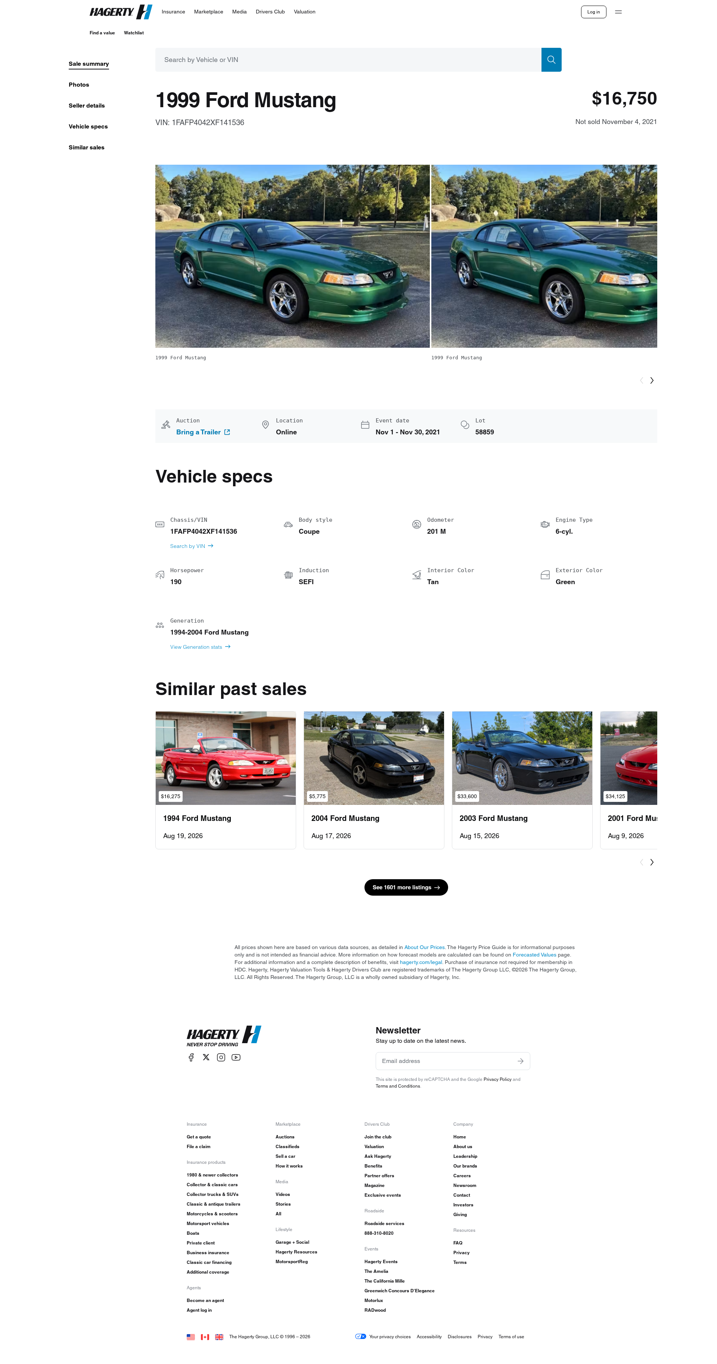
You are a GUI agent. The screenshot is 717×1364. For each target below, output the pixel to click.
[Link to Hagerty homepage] (224, 1036)
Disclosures (460, 1336)
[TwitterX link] (206, 1057)
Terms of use (511, 1336)
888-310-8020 (379, 1233)
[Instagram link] (221, 1057)
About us (462, 1146)
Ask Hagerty (377, 1156)
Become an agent (205, 1300)
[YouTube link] (236, 1057)
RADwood (375, 1310)
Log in (593, 11)
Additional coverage (208, 1272)
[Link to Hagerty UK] (219, 1336)
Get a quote (199, 1136)
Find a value (102, 32)
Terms (460, 1262)
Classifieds (287, 1146)
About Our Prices (424, 947)
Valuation (374, 1146)
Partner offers (379, 1175)
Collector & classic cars (212, 1184)
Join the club (377, 1136)
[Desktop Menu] (618, 12)
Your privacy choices (390, 1336)
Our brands (465, 1165)
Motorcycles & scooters (212, 1213)
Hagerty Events (381, 1261)
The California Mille (384, 1280)
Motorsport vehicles (208, 1223)
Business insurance (208, 1252)
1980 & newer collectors (212, 1174)
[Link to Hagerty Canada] (205, 1336)
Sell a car (285, 1156)
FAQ (457, 1242)
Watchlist (134, 32)
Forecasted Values (534, 955)
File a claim (199, 1146)
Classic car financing (209, 1262)
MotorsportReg (292, 1261)
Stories (283, 1204)
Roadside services (384, 1223)
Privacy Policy (498, 1079)
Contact (461, 1195)
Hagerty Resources (296, 1251)
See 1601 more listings (402, 887)
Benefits (373, 1165)
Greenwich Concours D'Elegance (399, 1290)
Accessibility (429, 1336)
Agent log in (199, 1310)
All (278, 1213)
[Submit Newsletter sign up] (520, 1061)
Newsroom (465, 1185)
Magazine (374, 1185)
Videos (283, 1194)
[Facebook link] (191, 1057)
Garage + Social (292, 1242)
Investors (463, 1204)
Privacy (461, 1252)
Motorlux (373, 1300)
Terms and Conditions (398, 1086)
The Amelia (376, 1271)
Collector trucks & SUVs (213, 1194)
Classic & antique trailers (213, 1204)
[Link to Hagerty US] (191, 1336)
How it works (289, 1165)
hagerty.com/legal (421, 962)
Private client (201, 1242)
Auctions (285, 1136)
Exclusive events (382, 1195)
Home (459, 1136)
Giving (460, 1214)
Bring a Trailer (198, 432)
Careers (462, 1175)
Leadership (465, 1156)
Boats (193, 1233)
